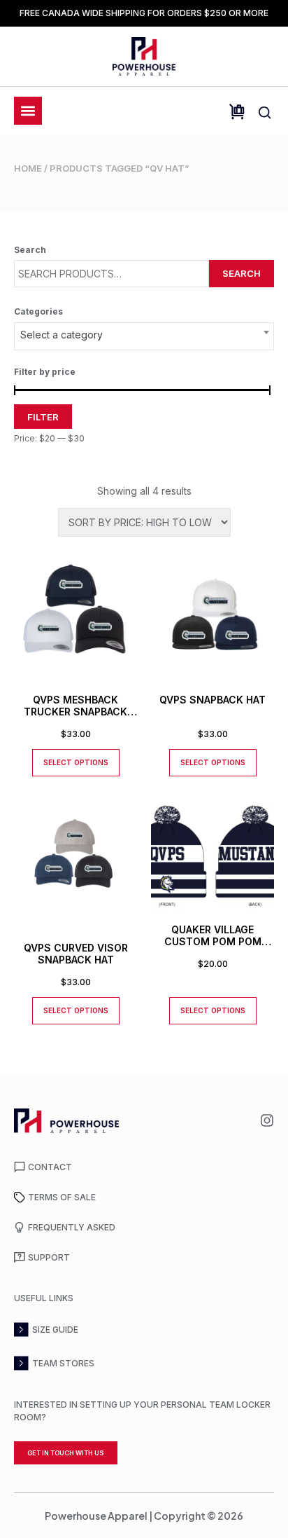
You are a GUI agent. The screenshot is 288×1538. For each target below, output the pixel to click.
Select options (75, 762)
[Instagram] (267, 1120)
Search (241, 273)
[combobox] (144, 336)
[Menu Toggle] (28, 111)
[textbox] (144, 335)
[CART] (237, 112)
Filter (43, 417)
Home (28, 168)
